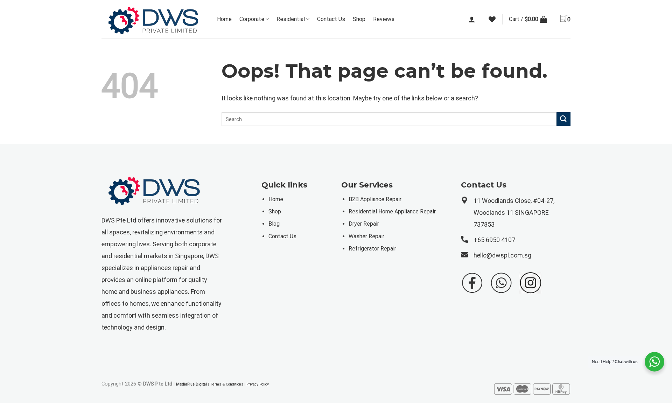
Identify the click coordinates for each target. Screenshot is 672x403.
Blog (274, 223)
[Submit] (563, 119)
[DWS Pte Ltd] (154, 19)
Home (224, 19)
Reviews (383, 19)
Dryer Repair (364, 223)
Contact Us (331, 19)
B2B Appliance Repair (375, 199)
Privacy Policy (257, 384)
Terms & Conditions (226, 384)
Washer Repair (366, 236)
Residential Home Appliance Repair (392, 211)
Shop (359, 19)
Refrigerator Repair (372, 248)
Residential (290, 19)
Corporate (251, 19)
